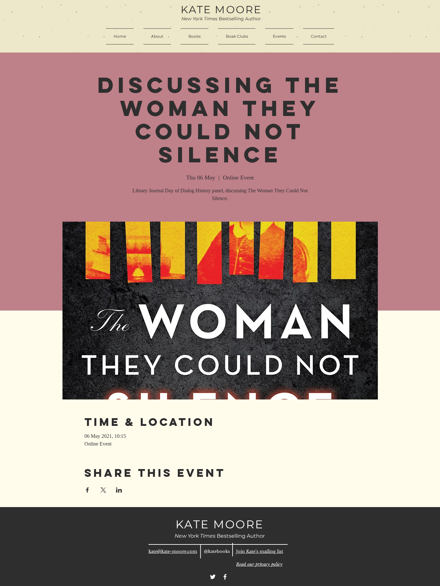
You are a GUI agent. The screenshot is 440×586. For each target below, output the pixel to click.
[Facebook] (225, 577)
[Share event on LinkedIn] (119, 490)
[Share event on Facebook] (87, 490)
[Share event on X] (103, 490)
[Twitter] (212, 577)
